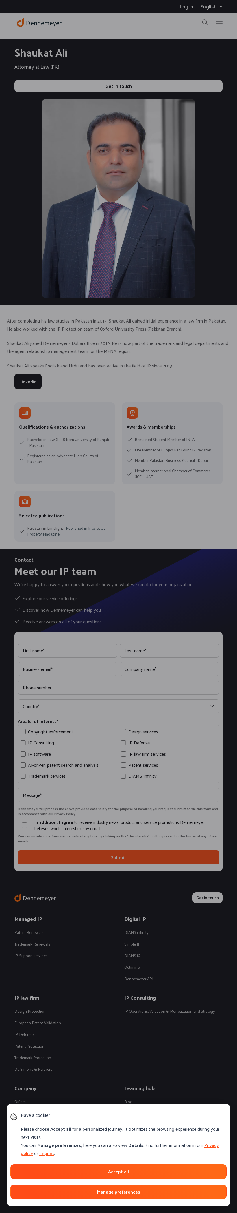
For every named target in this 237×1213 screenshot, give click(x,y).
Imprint (46, 1153)
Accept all (118, 1171)
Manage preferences (118, 1191)
